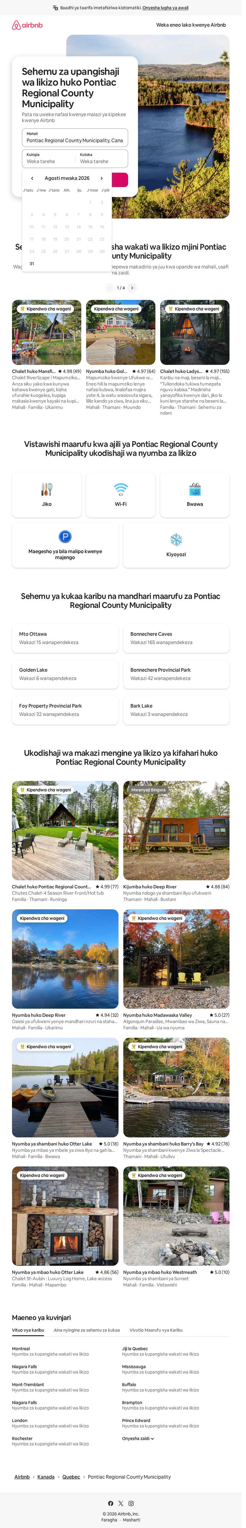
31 (32, 263)
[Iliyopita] (110, 288)
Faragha (109, 1520)
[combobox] (75, 140)
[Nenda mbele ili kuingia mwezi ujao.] (101, 178)
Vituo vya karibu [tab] (28, 1330)
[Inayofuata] (132, 288)
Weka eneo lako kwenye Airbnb (191, 25)
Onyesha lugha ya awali (165, 7)
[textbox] (48, 161)
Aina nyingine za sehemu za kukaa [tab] (87, 1330)
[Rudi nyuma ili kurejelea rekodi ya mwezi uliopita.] (32, 178)
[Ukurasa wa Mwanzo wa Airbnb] (27, 25)
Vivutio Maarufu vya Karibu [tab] (156, 1330)
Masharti (131, 1520)
